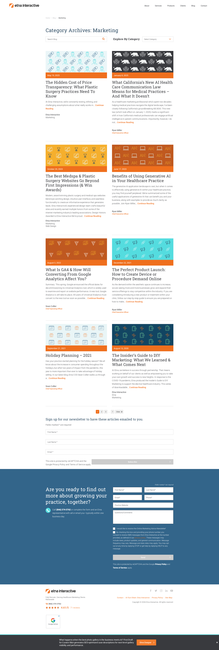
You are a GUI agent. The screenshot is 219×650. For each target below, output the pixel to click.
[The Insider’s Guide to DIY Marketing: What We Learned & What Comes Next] (142, 334)
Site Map (168, 598)
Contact (204, 5)
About (146, 5)
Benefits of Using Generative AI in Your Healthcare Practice (141, 178)
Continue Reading (125, 122)
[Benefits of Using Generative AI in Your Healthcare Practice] (142, 155)
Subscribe (132, 462)
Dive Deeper (145, 642)
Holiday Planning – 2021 (68, 355)
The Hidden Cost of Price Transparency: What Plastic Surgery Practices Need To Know (72, 89)
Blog (193, 5)
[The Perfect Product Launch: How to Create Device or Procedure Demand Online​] (142, 249)
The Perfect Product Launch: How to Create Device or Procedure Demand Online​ (139, 274)
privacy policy (139, 537)
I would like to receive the (141, 528)
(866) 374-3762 (54, 604)
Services (158, 5)
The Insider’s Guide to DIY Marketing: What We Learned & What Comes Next (141, 360)
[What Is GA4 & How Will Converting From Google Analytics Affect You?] (76, 249)
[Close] (217, 642)
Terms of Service (120, 567)
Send (143, 557)
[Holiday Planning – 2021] (76, 334)
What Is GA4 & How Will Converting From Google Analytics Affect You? (68, 274)
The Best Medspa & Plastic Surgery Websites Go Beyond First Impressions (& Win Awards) (72, 182)
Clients (183, 5)
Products (171, 5)
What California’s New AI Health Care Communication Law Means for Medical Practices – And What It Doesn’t (142, 89)
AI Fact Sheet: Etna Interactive (138, 598)
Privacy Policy (161, 564)
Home (48, 18)
